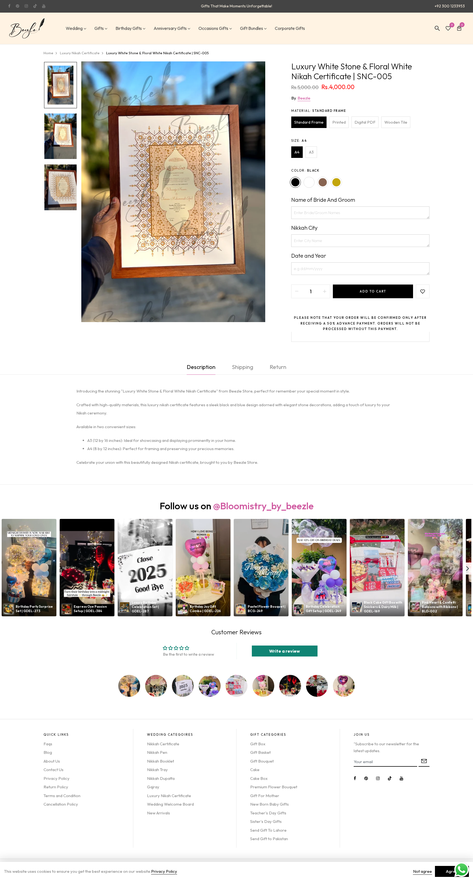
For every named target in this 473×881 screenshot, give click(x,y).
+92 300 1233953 (450, 6)
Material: (318, 111)
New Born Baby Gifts (269, 804)
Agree (452, 871)
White (309, 182)
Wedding (74, 28)
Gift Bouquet (262, 761)
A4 (297, 152)
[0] (448, 29)
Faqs (48, 743)
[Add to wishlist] (422, 291)
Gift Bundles (251, 28)
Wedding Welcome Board (170, 804)
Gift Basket (260, 752)
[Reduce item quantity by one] (297, 291)
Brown (323, 182)
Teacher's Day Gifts (268, 812)
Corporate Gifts (290, 28)
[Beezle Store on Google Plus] (35, 6)
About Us (52, 761)
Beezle (304, 98)
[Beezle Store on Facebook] (9, 6)
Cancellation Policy (61, 804)
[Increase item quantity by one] (324, 291)
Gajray (153, 786)
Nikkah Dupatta (161, 778)
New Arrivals (158, 812)
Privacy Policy (57, 778)
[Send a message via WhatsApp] (461, 869)
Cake (254, 769)
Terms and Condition (62, 795)
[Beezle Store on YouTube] (43, 6)
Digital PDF (365, 122)
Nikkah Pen (157, 752)
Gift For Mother (264, 795)
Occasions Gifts (213, 28)
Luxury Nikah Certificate (169, 795)
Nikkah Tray (157, 769)
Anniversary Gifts (170, 28)
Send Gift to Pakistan (269, 838)
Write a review (284, 651)
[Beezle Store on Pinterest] (17, 6)
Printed (339, 122)
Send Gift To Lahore (268, 830)
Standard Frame (309, 122)
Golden (336, 182)
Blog (48, 752)
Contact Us (54, 769)
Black (295, 182)
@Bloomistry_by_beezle (263, 506)
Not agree (422, 871)
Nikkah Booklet (160, 761)
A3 (311, 152)
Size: (299, 140)
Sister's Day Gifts (266, 821)
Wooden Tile (395, 122)
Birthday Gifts (129, 28)
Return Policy (56, 786)
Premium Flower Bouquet (273, 786)
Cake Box (259, 778)
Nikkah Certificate (163, 743)
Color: (305, 170)
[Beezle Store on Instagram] (26, 6)
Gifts (99, 28)
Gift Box (258, 743)
